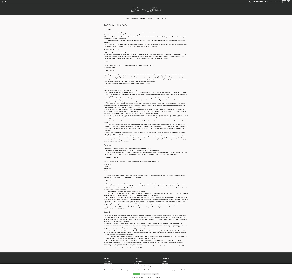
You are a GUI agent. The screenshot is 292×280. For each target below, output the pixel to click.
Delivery (157, 18)
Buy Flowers (134, 18)
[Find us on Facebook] (3, 2)
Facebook (165, 261)
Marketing (157, 277)
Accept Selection (146, 274)
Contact (164, 18)
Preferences (150, 277)
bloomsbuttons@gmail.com (139, 261)
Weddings (150, 18)
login (250, 2)
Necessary (136, 277)
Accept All (136, 274)
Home (127, 18)
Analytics (143, 277)
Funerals (142, 18)
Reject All (155, 274)
